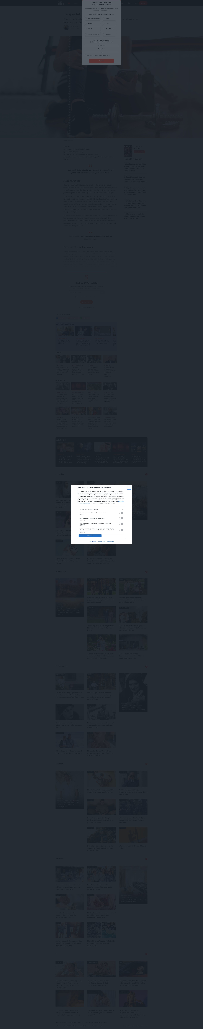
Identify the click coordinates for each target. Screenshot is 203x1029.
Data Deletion (92, 541)
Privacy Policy (110, 541)
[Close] (128, 487)
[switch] (121, 513)
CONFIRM (90, 535)
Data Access (101, 541)
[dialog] (101, 514)
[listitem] (101, 509)
